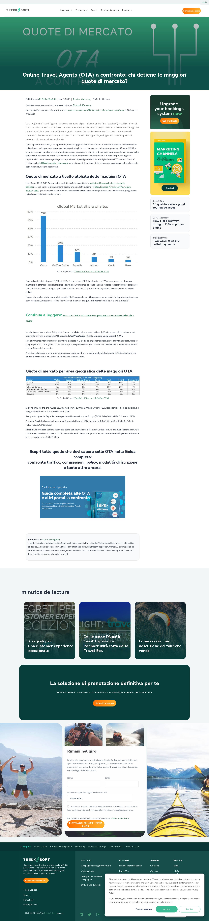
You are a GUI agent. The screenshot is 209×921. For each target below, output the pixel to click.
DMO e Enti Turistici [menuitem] (91, 884)
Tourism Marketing (82, 99)
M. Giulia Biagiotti (47, 99)
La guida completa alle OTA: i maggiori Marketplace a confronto (95, 110)
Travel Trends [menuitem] (40, 846)
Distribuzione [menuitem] (115, 846)
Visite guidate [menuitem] (87, 871)
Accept (166, 909)
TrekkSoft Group (50, 913)
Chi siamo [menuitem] (154, 865)
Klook (29, 190)
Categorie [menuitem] (26, 846)
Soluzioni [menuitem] (64, 10)
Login (205, 2)
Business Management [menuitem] (61, 846)
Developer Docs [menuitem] (30, 904)
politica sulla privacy (120, 818)
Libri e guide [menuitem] (176, 872)
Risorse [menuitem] (126, 10)
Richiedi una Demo (34, 880)
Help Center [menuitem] (30, 889)
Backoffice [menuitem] (124, 871)
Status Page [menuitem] (28, 900)
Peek (36, 190)
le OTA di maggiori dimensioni (53, 163)
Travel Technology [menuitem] (97, 846)
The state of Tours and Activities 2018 (91, 271)
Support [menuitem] (26, 895)
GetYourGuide (124, 186)
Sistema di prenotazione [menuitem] (130, 865)
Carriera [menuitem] (154, 871)
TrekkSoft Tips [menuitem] (132, 846)
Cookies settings (144, 909)
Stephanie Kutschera (82, 105)
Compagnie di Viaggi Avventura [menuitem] (96, 865)
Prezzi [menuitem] (94, 10)
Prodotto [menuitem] (80, 10)
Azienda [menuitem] (154, 860)
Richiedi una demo (191, 11)
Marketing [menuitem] (80, 846)
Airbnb (112, 186)
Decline (189, 909)
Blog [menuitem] (176, 865)
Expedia (104, 186)
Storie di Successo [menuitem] (110, 10)
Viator (96, 186)
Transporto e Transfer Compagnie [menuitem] (91, 878)
